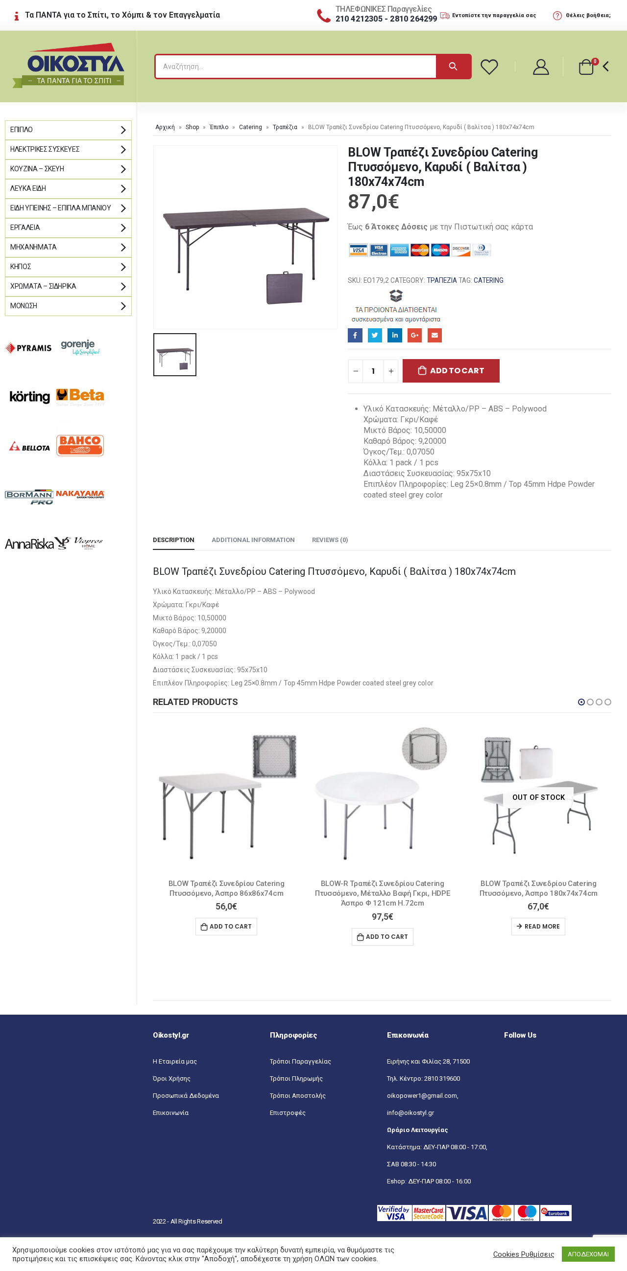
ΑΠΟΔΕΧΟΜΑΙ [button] (588, 1254)
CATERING (489, 280)
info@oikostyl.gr (410, 1112)
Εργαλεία (25, 227)
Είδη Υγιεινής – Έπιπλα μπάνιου (60, 208)
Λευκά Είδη (28, 188)
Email (435, 335)
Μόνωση (23, 306)
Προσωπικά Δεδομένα (186, 1095)
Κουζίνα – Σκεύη (37, 169)
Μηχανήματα (33, 247)
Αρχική (165, 127)
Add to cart (457, 370)
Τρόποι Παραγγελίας (300, 1061)
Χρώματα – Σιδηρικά (43, 286)
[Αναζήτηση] (453, 66)
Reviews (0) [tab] (330, 540)
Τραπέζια (285, 127)
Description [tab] (173, 540)
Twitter (375, 335)
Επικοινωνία (171, 1112)
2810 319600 (442, 1078)
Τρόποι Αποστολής (298, 1095)
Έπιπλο (219, 127)
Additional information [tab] (253, 540)
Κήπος (20, 267)
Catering (250, 127)
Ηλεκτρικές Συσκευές (44, 149)
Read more (542, 926)
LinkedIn (394, 335)
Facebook (355, 335)
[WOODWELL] (397, 305)
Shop (192, 127)
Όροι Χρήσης (172, 1078)
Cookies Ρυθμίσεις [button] (524, 1254)
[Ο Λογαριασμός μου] (541, 66)
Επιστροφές (288, 1112)
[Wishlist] (491, 66)
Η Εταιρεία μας (175, 1061)
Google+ (415, 335)
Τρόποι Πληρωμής (296, 1078)
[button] (581, 702)
